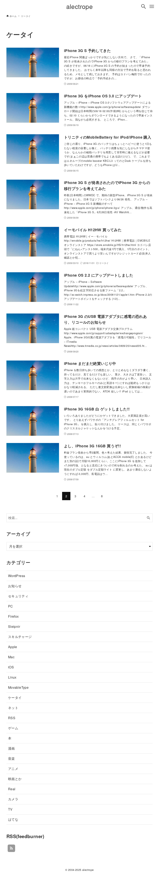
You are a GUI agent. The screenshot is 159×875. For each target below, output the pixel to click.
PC (10, 606)
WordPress (16, 575)
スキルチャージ (20, 636)
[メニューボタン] (152, 6)
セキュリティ (18, 596)
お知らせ (15, 585)
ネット (13, 707)
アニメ (13, 768)
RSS (11, 717)
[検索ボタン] (143, 6)
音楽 (11, 758)
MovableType (18, 687)
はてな (13, 819)
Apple (12, 646)
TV (10, 809)
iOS (11, 667)
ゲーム (13, 728)
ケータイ (15, 697)
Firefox (13, 616)
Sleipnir (14, 626)
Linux (12, 677)
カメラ (13, 799)
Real (12, 789)
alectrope (79, 6)
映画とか (15, 778)
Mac (11, 657)
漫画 (11, 748)
